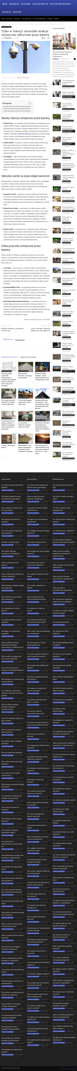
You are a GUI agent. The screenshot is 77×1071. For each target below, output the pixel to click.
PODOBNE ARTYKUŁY (10, 357)
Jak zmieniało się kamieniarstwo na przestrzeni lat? (11, 844)
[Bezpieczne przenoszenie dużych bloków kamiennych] (57, 270)
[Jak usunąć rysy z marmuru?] (57, 423)
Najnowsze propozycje (69, 1068)
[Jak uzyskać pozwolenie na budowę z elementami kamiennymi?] (64, 41)
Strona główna (5, 24)
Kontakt (17, 12)
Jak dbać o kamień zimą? (10, 542)
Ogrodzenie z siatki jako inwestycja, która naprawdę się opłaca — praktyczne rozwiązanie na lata (42, 427)
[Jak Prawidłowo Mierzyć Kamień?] (57, 189)
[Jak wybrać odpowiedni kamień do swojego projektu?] (57, 302)
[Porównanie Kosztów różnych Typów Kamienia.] (57, 444)
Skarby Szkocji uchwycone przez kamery (17, 106)
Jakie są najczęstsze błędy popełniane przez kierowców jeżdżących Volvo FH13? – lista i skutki (42, 449)
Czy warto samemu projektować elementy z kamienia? (67, 105)
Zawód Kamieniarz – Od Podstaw (68, 371)
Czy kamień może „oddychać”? (64, 531)
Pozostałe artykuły (16, 24)
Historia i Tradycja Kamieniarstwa (67, 144)
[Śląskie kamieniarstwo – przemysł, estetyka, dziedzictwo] (57, 139)
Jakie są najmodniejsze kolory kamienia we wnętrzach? (67, 454)
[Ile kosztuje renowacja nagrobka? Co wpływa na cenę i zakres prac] (8, 393)
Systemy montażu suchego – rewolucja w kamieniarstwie (68, 400)
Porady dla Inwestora (58, 48)
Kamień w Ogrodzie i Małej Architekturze (68, 96)
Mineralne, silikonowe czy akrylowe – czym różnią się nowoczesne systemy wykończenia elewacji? (42, 404)
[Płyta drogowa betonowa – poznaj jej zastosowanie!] (25, 367)
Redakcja (6, 12)
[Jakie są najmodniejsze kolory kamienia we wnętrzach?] (57, 454)
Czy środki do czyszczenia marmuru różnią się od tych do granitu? (12, 693)
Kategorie (25, 4)
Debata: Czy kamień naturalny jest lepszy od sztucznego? (67, 345)
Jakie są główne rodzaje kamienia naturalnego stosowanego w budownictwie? (12, 645)
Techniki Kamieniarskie (68, 272)
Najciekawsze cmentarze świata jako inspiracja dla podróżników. (68, 177)
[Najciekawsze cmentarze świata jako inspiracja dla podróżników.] (57, 177)
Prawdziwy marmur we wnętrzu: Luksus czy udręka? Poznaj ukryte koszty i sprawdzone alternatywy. (8, 425)
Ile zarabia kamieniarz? (61, 622)
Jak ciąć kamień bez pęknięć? (11, 752)
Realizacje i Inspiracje (68, 232)
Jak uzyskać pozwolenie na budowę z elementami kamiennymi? (62, 54)
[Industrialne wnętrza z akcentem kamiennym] (57, 128)
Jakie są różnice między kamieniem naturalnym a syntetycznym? (61, 553)
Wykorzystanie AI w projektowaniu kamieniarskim (67, 218)
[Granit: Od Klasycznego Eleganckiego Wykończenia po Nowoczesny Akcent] (57, 165)
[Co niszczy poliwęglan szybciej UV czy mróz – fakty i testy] (25, 393)
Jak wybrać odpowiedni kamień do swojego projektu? (68, 301)
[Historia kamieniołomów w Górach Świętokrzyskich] (57, 389)
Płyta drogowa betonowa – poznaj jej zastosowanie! (24, 375)
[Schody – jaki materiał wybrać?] (8, 439)
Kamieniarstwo (66, 158)
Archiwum (14, 4)
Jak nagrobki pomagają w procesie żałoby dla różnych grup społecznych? (68, 356)
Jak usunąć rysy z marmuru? (63, 700)
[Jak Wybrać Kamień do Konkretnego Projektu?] (57, 240)
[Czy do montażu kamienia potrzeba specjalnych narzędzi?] (57, 82)
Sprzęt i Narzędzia (67, 284)
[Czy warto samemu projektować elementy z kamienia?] (57, 105)
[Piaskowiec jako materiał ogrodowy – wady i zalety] (57, 94)
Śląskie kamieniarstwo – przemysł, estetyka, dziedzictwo (68, 139)
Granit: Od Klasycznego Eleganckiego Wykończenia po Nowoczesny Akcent (68, 165)
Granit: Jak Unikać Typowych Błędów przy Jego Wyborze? (40, 330)
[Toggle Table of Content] (28, 103)
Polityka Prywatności (60, 4)
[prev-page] (2, 457)
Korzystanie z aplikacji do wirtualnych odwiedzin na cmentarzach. (68, 333)
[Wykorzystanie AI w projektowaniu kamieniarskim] (57, 219)
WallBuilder (56, 59)
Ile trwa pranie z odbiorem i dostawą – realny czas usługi (24, 425)
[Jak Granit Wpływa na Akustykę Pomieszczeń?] (57, 379)
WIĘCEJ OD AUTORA (28, 357)
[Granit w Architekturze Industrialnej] (57, 323)
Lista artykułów (40, 4)
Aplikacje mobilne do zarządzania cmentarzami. (12, 330)
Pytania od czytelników (68, 86)
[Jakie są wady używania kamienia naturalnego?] (57, 413)
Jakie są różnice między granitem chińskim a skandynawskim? (9, 706)
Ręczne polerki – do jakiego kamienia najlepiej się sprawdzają (68, 280)
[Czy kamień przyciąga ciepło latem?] (57, 260)
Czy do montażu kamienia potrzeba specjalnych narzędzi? (68, 82)
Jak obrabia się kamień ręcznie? (64, 800)
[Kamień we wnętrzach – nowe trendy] (57, 368)
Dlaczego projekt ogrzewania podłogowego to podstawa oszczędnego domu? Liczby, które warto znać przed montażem (8, 379)
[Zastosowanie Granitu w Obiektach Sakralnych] (57, 313)
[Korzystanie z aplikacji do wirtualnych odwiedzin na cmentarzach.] (57, 333)
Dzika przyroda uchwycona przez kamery (17, 111)
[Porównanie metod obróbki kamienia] (57, 292)
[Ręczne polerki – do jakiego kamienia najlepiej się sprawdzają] (57, 280)
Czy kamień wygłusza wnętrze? (38, 974)
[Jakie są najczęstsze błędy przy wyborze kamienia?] (57, 199)
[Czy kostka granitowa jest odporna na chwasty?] (57, 250)
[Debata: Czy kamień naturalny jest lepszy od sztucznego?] (57, 345)
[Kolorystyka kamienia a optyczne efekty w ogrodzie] (57, 209)
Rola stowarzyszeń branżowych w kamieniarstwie (66, 432)
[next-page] (6, 457)
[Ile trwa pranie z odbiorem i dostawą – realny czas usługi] (25, 416)
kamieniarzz (8, 38)
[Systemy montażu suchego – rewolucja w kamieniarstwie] (57, 400)
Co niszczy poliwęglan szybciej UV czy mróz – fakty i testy (25, 402)
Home (4, 4)
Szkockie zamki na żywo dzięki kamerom (17, 108)
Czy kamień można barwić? (37, 542)
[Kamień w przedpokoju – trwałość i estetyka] (57, 230)
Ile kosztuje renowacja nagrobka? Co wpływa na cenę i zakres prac (8, 402)
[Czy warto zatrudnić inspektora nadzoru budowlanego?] (57, 117)
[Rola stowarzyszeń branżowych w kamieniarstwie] (57, 433)
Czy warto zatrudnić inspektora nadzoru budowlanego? (67, 116)
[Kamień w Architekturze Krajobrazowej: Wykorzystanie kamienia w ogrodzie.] (57, 152)
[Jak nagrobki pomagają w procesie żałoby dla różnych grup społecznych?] (57, 357)
